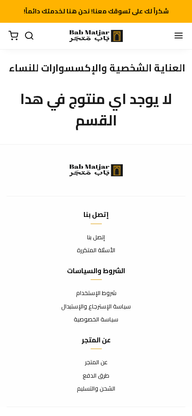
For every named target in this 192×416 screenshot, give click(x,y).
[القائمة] (178, 36)
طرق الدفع (96, 375)
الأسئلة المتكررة (96, 250)
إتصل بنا (96, 237)
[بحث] (29, 36)
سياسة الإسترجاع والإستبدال (96, 306)
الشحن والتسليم (96, 388)
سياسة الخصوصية (96, 319)
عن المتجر (96, 362)
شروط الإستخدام (96, 293)
